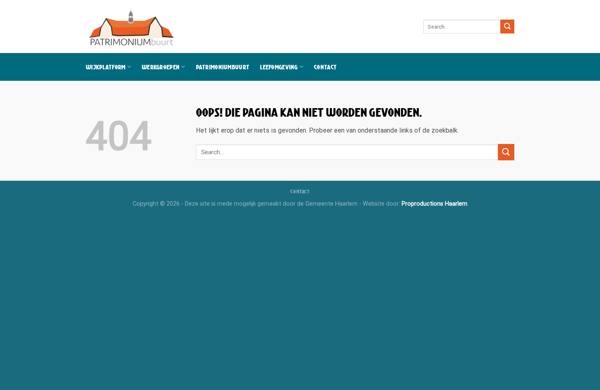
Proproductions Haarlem (434, 203)
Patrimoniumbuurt (223, 67)
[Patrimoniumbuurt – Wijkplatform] (132, 26)
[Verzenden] (507, 26)
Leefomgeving (279, 67)
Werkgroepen (161, 67)
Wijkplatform (105, 67)
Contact (325, 67)
